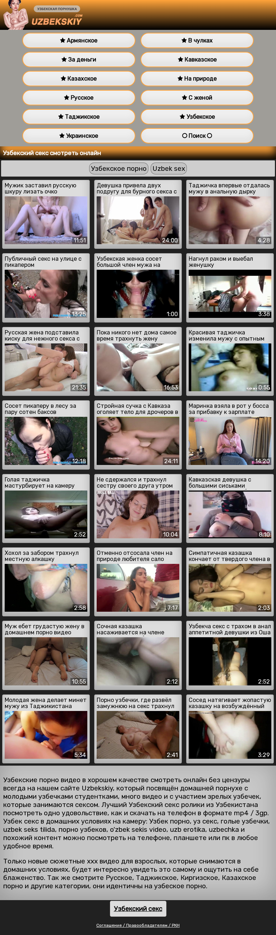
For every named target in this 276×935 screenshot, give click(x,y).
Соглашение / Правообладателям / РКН (138, 925)
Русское (81, 97)
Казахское (81, 78)
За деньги (81, 59)
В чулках (200, 40)
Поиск (197, 135)
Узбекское (200, 116)
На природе (200, 78)
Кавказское (200, 59)
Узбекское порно (119, 168)
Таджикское (82, 116)
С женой (199, 97)
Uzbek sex (168, 168)
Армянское (81, 40)
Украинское (81, 135)
